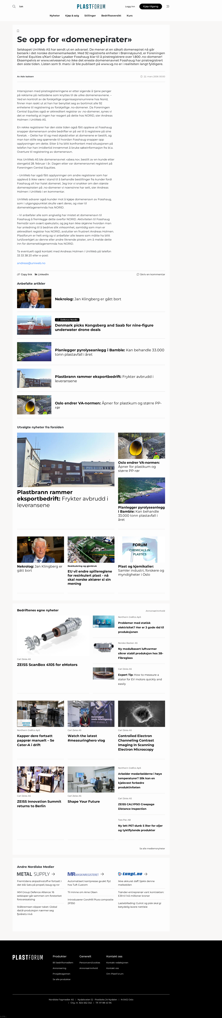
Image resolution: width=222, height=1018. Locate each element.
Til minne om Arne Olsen (82, 892)
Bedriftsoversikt (111, 15)
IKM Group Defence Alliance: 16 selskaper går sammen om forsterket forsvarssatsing (39, 896)
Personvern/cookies (89, 962)
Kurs (129, 15)
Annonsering (59, 968)
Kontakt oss (112, 968)
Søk (21, 6)
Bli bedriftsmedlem (63, 962)
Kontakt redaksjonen (117, 962)
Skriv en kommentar (152, 274)
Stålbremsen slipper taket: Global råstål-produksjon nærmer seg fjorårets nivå (37, 910)
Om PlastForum (115, 973)
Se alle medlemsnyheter (152, 848)
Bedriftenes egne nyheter (38, 610)
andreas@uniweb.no (31, 263)
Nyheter (55, 15)
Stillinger (90, 15)
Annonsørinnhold (88, 968)
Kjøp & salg (72, 15)
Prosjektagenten (61, 973)
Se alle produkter (62, 979)
